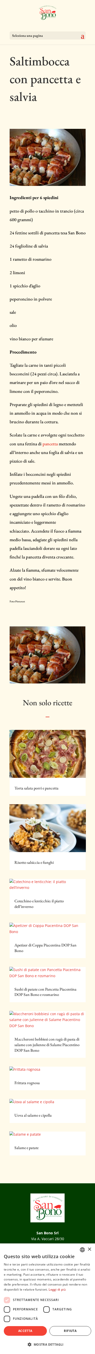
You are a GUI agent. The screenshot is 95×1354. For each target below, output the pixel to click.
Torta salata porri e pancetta (36, 788)
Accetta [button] (25, 1331)
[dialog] (47, 1298)
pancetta (50, 444)
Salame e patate (26, 1147)
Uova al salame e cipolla (33, 1115)
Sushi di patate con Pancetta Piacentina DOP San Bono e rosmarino (45, 992)
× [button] (89, 1249)
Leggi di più (57, 1289)
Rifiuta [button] (70, 1331)
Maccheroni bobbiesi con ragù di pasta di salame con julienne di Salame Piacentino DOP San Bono (47, 1044)
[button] (47, 1344)
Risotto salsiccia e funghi (34, 862)
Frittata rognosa (27, 1082)
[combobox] (82, 1249)
